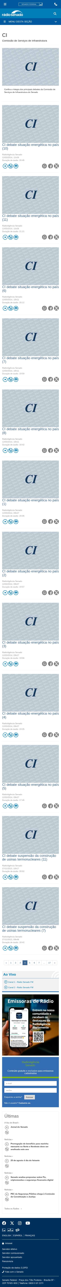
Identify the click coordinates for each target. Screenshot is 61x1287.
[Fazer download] (15, 165)
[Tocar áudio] (5, 165)
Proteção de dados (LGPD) (15, 1267)
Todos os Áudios (12, 1208)
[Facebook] (5, 1223)
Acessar (29, 1097)
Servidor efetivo (9, 1249)
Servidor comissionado (13, 1253)
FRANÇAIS (30, 1235)
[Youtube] (27, 1223)
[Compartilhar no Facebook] (50, 166)
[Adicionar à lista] (10, 165)
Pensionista (7, 1261)
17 (49, 963)
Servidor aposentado (12, 1257)
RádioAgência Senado (12, 154)
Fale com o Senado (14, 1272)
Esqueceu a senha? (13, 1097)
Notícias (8, 1139)
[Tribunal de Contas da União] (16, 1230)
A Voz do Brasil (11, 1123)
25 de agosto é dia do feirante (25, 1160)
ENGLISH (6, 1235)
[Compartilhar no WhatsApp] (44, 166)
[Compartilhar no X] (56, 165)
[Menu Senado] (5, 4)
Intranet (8, 1243)
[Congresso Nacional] (10, 1230)
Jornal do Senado (19, 1127)
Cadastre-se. (25, 1103)
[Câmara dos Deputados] (4, 1230)
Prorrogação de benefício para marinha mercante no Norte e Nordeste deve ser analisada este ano (29, 1146)
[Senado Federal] (30, 4)
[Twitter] (12, 1223)
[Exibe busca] (55, 13)
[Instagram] (20, 1223)
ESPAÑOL (18, 1235)
